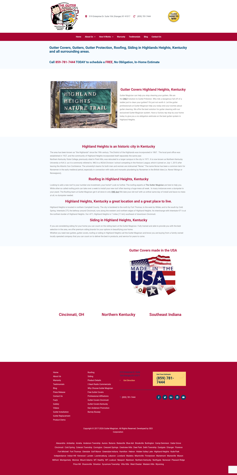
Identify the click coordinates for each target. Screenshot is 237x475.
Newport (121, 460)
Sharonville (87, 464)
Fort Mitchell (63, 451)
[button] (90, 37)
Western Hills (148, 464)
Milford (55, 460)
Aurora (105, 443)
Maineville (171, 456)
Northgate (157, 460)
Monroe (75, 460)
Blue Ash (130, 443)
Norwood (166, 460)
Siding (90, 376)
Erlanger (170, 447)
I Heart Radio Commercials (99, 384)
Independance (60, 456)
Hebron (132, 451)
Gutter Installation (61, 412)
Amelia (79, 443)
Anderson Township (91, 443)
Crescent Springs (111, 447)
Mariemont (161, 456)
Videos (56, 408)
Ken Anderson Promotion (98, 408)
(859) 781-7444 (127, 397)
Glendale (86, 451)
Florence (178, 447)
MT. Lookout (110, 460)
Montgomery (65, 460)
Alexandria (60, 443)
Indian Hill (71, 456)
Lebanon (112, 456)
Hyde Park (174, 451)
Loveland (121, 456)
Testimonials (134, 37)
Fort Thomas (75, 451)
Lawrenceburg (101, 456)
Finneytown (150, 456)
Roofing (91, 372)
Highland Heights (161, 451)
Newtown (130, 460)
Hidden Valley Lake (144, 451)
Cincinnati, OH (71, 314)
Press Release (59, 392)
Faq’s (55, 400)
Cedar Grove (175, 443)
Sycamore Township (111, 464)
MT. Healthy (99, 460)
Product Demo (59, 420)
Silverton (97, 464)
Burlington (149, 443)
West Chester (136, 464)
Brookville (139, 443)
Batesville (121, 443)
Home (78, 37)
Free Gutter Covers (96, 392)
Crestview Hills (125, 447)
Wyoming (160, 464)
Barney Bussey (94, 412)
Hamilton (123, 451)
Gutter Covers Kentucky (98, 404)
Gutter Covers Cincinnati (98, 400)
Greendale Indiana (110, 451)
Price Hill (77, 464)
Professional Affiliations (98, 396)
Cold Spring (70, 447)
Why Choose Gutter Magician (100, 388)
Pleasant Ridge (178, 460)
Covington (97, 447)
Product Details (94, 380)
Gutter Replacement (61, 416)
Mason (180, 456)
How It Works (105, 37)
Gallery (56, 404)
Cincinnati (59, 447)
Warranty (121, 37)
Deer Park (137, 447)
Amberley (71, 443)
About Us (89, 37)
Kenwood (81, 456)
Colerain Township (84, 447)
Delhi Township (150, 447)
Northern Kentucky (143, 460)
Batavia (112, 443)
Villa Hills (125, 464)
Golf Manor (96, 451)
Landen (90, 456)
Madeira (129, 456)
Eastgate (161, 447)
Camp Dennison (162, 443)
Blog (146, 37)
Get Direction (129, 380)
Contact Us (156, 37)
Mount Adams (86, 460)
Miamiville (139, 456)
